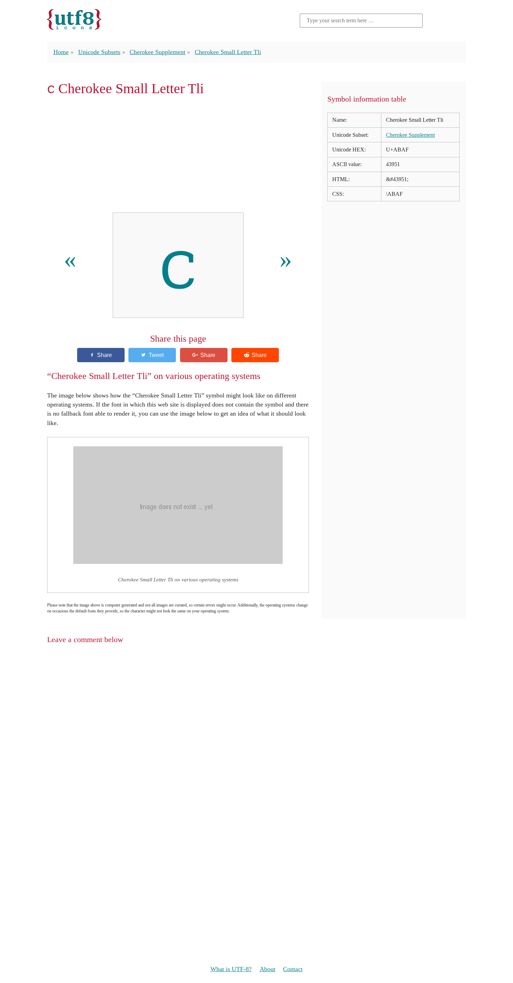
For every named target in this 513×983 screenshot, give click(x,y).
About (267, 969)
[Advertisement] (178, 154)
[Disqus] (256, 740)
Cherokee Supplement (157, 52)
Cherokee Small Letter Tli (228, 52)
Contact (293, 969)
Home (61, 52)
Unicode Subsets (99, 52)
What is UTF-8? (231, 969)
